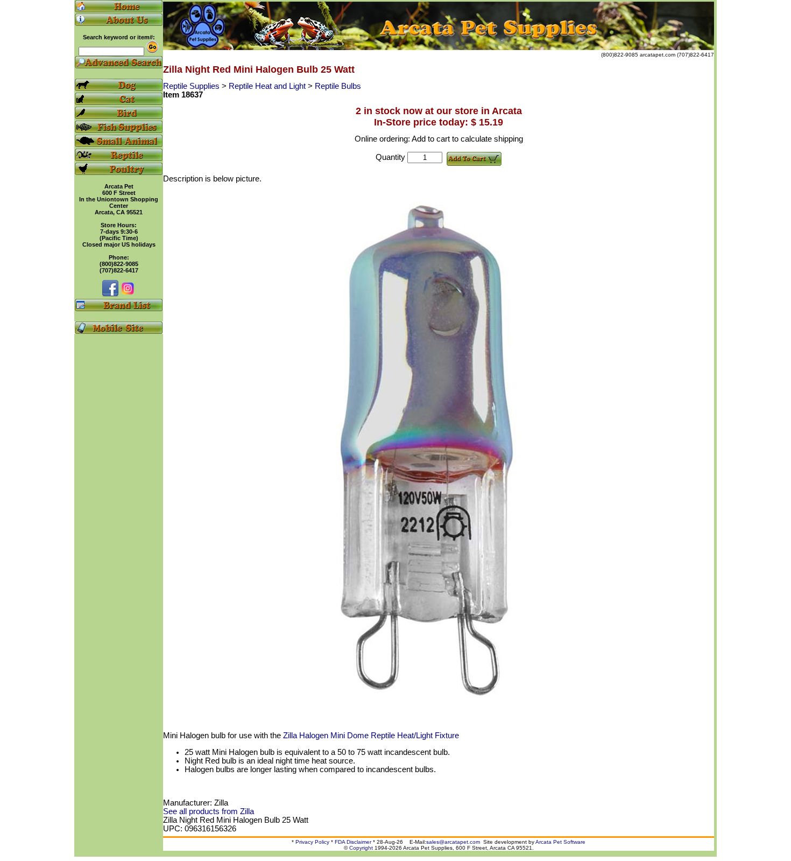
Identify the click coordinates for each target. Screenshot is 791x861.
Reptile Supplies (192, 86)
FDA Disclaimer (353, 842)
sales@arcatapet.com (453, 842)
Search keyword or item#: (119, 37)
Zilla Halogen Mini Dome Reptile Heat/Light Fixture (371, 735)
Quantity (390, 157)
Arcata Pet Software (560, 842)
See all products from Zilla (208, 811)
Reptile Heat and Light (268, 86)
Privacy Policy (312, 842)
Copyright (361, 848)
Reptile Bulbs (338, 86)
